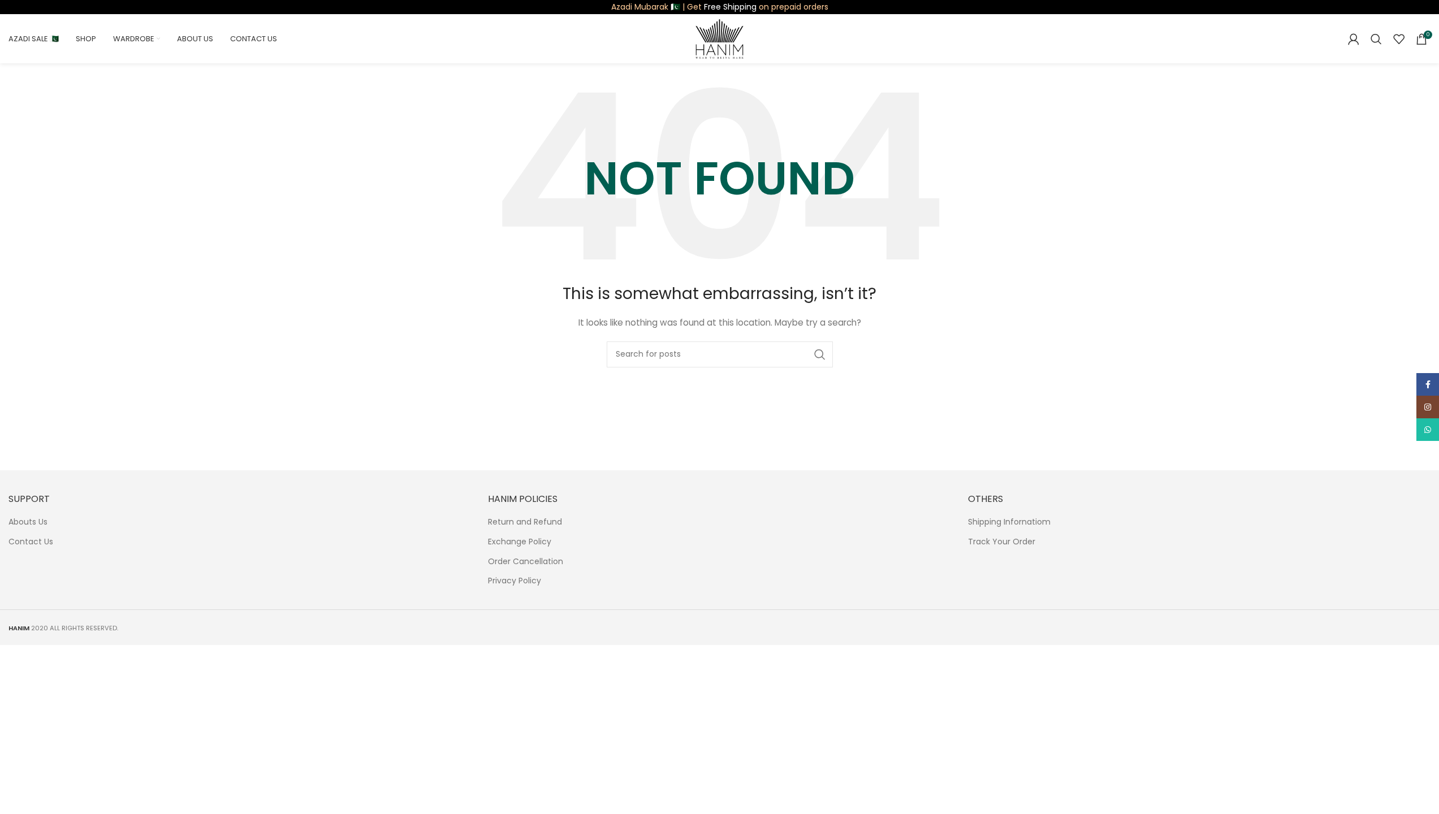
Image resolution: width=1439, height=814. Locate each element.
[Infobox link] (719, 7)
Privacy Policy (514, 580)
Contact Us (30, 541)
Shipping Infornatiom (1009, 522)
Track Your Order (1001, 541)
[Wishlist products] (1399, 39)
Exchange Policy (519, 541)
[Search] (1376, 39)
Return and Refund (525, 522)
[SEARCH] (820, 354)
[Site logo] (719, 38)
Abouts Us (27, 522)
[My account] (1353, 39)
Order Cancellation (525, 561)
